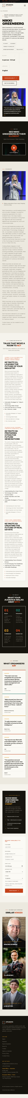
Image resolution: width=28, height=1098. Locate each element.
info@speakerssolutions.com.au (10, 1063)
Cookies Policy (5, 1055)
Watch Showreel (9, 83)
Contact (4, 1048)
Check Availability (10, 78)
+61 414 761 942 (6, 1066)
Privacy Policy (5, 1053)
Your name (7, 844)
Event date (8, 863)
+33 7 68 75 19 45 (6, 1078)
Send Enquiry (14, 890)
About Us (4, 1046)
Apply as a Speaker (7, 1051)
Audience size (8, 869)
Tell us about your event (11, 881)
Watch (3, 1039)
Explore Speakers (6, 1043)
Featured (4, 1041)
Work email (8, 851)
